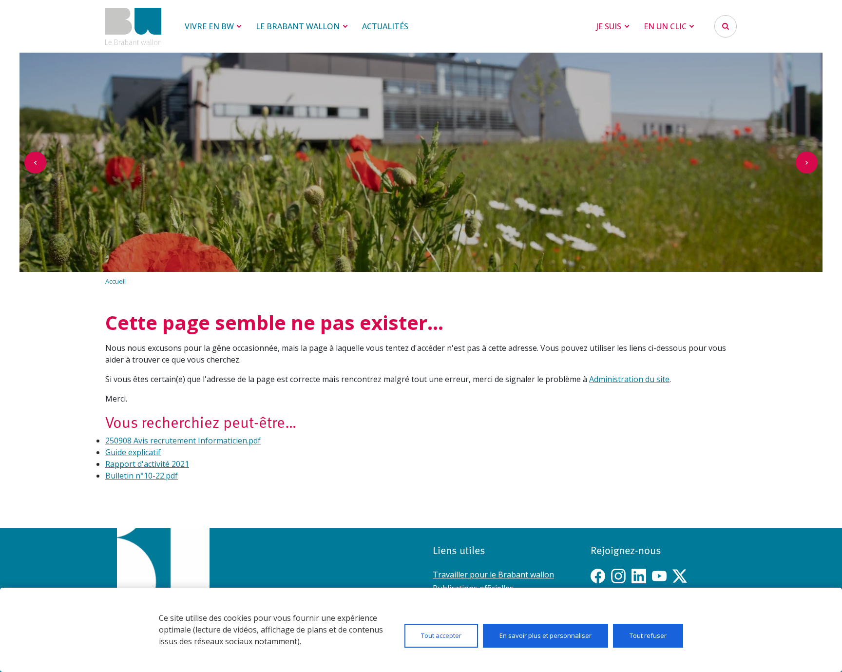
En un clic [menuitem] (665, 26)
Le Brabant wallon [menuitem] (298, 26)
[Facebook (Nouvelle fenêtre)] (598, 576)
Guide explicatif (133, 452)
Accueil (115, 281)
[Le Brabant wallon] (133, 26)
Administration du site (629, 379)
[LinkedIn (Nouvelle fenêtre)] (639, 576)
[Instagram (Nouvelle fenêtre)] (618, 576)
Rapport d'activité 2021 (147, 464)
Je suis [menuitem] (608, 26)
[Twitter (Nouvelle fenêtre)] (679, 576)
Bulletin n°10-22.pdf (141, 475)
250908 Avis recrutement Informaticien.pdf (183, 440)
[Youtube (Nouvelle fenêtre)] (659, 576)
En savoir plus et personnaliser (545, 635)
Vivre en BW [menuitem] (209, 26)
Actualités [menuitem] (385, 26)
